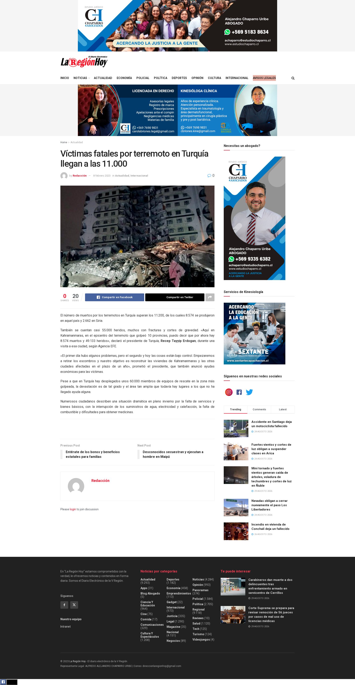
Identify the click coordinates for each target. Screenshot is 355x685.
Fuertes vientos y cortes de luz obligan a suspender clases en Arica (271, 449)
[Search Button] (293, 78)
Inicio (64, 78)
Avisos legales (264, 78)
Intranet (65, 626)
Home (63, 142)
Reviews (198, 618)
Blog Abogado (150, 593)
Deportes (179, 78)
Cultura (214, 78)
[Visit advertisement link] (177, 25)
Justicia (172, 616)
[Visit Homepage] (84, 61)
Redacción (80, 175)
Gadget (172, 602)
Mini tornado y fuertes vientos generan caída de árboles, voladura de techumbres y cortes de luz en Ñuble (271, 476)
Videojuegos (201, 639)
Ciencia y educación (148, 603)
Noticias (80, 78)
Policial (142, 78)
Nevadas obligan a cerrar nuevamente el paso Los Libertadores (269, 505)
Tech (195, 628)
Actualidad (103, 78)
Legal (170, 621)
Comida (146, 619)
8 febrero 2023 (102, 175)
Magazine (173, 626)
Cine (144, 614)
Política (160, 78)
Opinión (197, 78)
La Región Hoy (77, 661)
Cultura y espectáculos (150, 635)
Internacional (237, 78)
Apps (144, 588)
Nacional (173, 632)
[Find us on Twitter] (74, 605)
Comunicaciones (152, 624)
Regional (198, 609)
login (73, 509)
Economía (124, 78)
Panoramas (200, 590)
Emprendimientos (179, 593)
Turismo (198, 634)
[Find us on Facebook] (64, 605)
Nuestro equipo (71, 619)
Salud (196, 623)
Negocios (173, 640)
